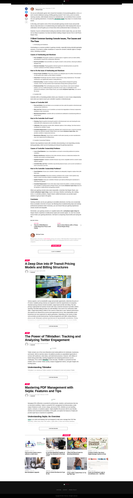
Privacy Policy (73, 489)
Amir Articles (47, 238)
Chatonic (58, 489)
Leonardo (32, 272)
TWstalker (45, 359)
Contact (65, 489)
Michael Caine (39, 9)
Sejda (29, 419)
